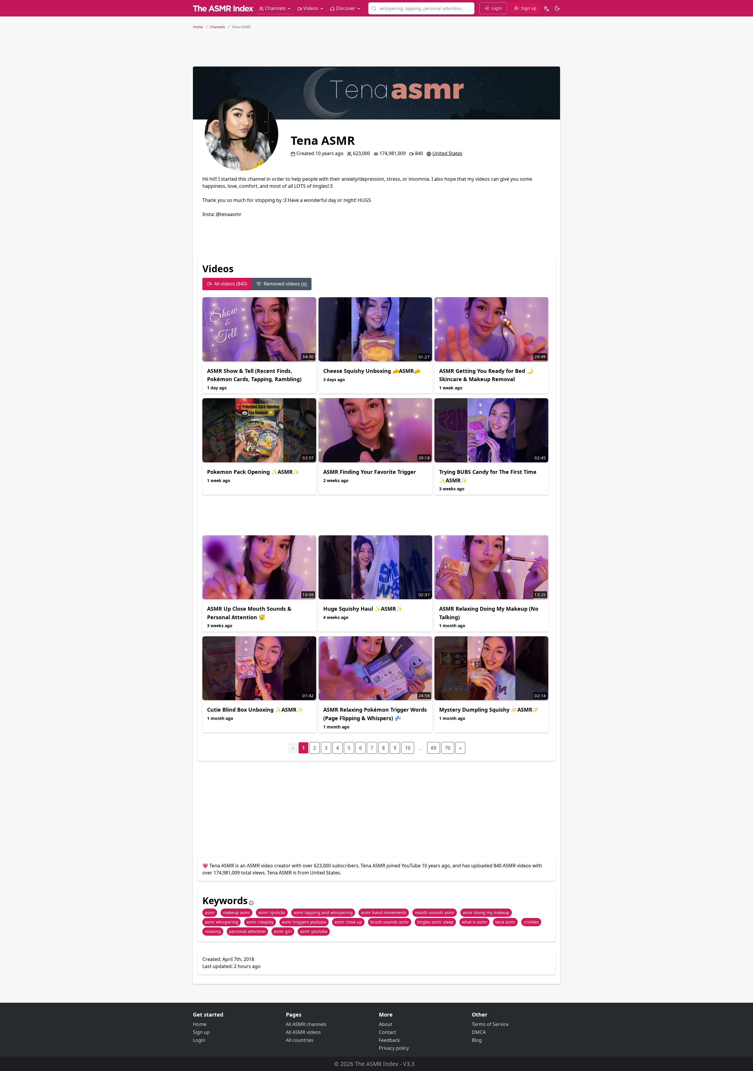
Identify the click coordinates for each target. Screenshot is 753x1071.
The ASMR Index (376, 1064)
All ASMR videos (303, 1032)
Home (199, 1024)
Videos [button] (310, 8)
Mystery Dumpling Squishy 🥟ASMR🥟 (489, 709)
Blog (477, 1040)
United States (447, 153)
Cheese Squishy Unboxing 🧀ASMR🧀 (371, 370)
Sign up (201, 1032)
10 (407, 748)
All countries (300, 1040)
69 (433, 748)
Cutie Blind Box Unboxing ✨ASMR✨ (255, 709)
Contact (387, 1032)
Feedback (389, 1040)
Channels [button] (275, 8)
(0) (285, 284)
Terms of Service (490, 1024)
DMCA (479, 1032)
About (385, 1024)
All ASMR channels (306, 1024)
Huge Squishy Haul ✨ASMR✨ (362, 608)
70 (447, 748)
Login (199, 1040)
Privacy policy (394, 1048)
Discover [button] (345, 8)
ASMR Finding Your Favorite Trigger (369, 471)
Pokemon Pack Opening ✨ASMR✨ (253, 471)
